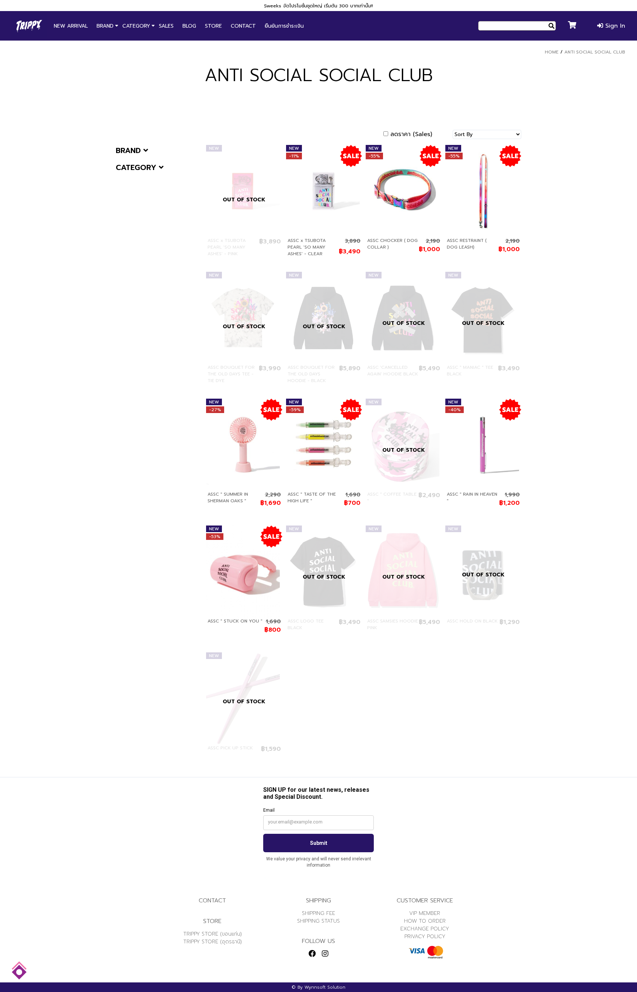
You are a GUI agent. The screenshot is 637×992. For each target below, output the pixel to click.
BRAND (105, 26)
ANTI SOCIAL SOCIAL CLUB (594, 52)
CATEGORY (136, 26)
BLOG (189, 26)
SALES (166, 26)
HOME (551, 52)
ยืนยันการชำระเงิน (284, 26)
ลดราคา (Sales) (411, 134)
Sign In (614, 25)
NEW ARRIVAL (71, 26)
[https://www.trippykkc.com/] (29, 26)
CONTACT (243, 26)
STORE (213, 26)
